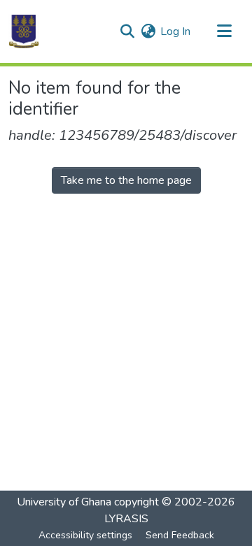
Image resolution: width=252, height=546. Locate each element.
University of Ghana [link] (64, 502)
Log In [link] (175, 31)
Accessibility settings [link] (85, 535)
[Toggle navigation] (224, 31)
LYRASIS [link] (126, 518)
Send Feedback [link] (180, 535)
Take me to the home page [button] (126, 180)
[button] (23, 31)
